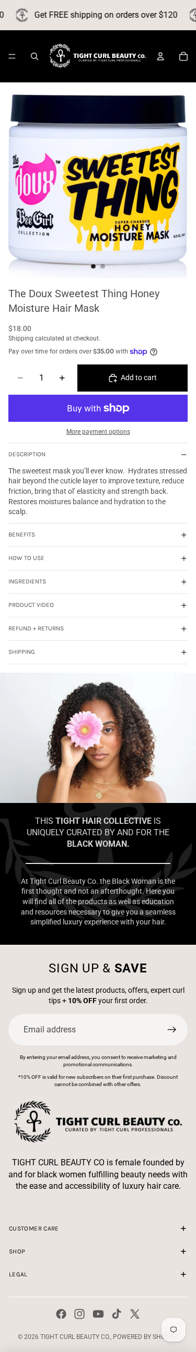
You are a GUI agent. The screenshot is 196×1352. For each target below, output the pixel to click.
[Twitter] (135, 1314)
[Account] (160, 56)
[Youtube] (98, 1314)
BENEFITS (21, 534)
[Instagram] (79, 1314)
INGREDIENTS (27, 581)
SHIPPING (21, 651)
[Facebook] (61, 1314)
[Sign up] (172, 1030)
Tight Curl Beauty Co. (75, 1337)
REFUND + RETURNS (36, 628)
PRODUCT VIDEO (31, 604)
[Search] (34, 56)
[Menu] (12, 56)
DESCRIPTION (26, 454)
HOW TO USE (26, 558)
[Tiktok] (116, 1314)
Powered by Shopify (145, 1337)
